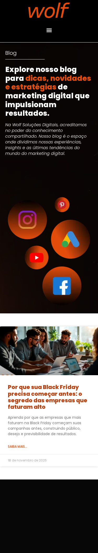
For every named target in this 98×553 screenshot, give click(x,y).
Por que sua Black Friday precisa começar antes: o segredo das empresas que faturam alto (47, 397)
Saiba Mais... (17, 446)
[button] (49, 30)
